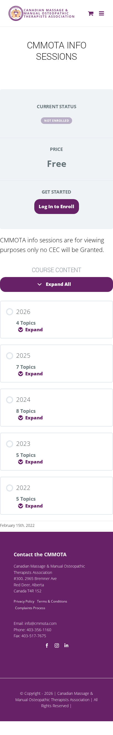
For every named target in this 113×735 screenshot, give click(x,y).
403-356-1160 (39, 629)
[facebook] (47, 645)
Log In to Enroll (56, 206)
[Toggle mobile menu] (102, 13)
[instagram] (57, 645)
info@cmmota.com (40, 623)
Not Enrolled (56, 120)
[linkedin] (66, 645)
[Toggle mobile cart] (91, 13)
